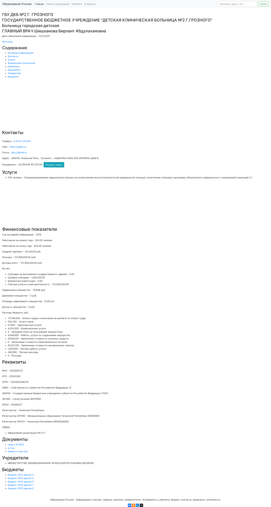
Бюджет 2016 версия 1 (20, 485)
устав (11, 448)
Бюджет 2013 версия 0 (21, 481)
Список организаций (57, 4)
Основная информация (20, 52)
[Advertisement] (86, 106)
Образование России (16, 4)
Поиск (263, 4)
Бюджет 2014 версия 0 (21, 478)
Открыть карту (53, 164)
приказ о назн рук (18, 451)
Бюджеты (13, 76)
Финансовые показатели (21, 63)
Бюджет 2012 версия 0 (21, 474)
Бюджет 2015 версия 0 (21, 488)
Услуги (11, 59)
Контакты (13, 56)
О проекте (90, 4)
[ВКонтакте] (129, 505)
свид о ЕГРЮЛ (16, 444)
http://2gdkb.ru (18, 146)
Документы (14, 69)
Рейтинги (77, 4)
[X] (141, 505)
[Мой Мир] (137, 505)
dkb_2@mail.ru (19, 152)
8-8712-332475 (22, 141)
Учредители (14, 73)
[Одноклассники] (133, 505)
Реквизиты (14, 66)
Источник (7, 41)
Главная (39, 4)
